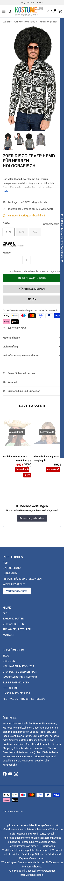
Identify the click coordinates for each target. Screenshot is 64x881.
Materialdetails (11, 337)
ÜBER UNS (9, 661)
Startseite (7, 22)
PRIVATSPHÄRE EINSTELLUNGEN (22, 578)
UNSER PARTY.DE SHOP (16, 693)
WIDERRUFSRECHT (14, 584)
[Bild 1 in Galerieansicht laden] (32, 77)
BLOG (6, 655)
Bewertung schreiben (31, 518)
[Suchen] (11, 11)
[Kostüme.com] (29, 11)
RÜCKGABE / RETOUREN (17, 629)
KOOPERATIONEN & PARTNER (20, 677)
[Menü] (4, 11)
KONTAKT (8, 634)
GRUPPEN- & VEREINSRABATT (20, 671)
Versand (12, 382)
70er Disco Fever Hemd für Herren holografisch (35, 22)
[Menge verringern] (7, 260)
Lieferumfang (10, 346)
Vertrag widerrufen (16, 591)
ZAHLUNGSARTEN (13, 618)
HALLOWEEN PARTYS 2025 (18, 666)
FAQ (5, 613)
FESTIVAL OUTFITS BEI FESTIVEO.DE (24, 698)
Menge (7, 252)
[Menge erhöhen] (27, 260)
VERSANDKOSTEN (13, 624)
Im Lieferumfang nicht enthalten (21, 355)
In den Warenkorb (32, 278)
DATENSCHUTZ (12, 568)
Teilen (32, 299)
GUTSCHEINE (10, 688)
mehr (6, 191)
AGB (5, 562)
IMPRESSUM (10, 573)
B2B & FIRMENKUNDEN (16, 682)
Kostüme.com (16, 811)
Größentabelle (51, 224)
